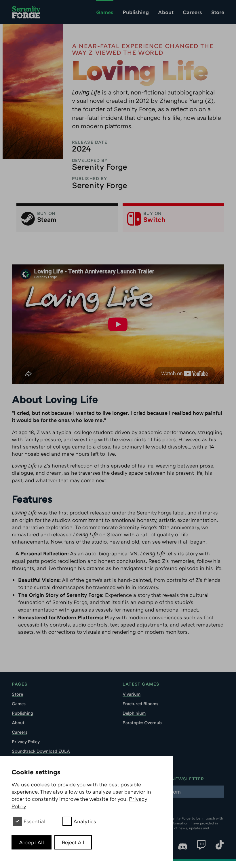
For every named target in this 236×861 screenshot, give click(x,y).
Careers (192, 12)
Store (217, 12)
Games (104, 12)
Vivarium (131, 694)
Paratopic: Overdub (142, 722)
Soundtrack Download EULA (41, 751)
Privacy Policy (26, 741)
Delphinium (134, 713)
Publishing (136, 12)
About (166, 12)
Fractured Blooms (140, 703)
